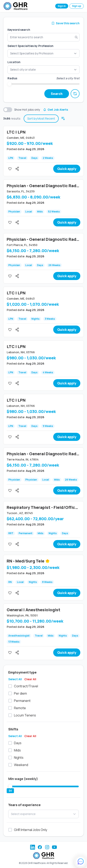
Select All (15, 679)
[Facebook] (39, 847)
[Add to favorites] (10, 169)
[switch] (7, 109)
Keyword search (18, 30)
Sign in (62, 6)
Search (57, 93)
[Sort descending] (63, 118)
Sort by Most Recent (41, 118)
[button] (43, 69)
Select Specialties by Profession (30, 46)
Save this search (68, 23)
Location (13, 62)
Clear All (30, 679)
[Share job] (17, 169)
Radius (12, 78)
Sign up (76, 6)
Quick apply (66, 169)
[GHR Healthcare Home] (15, 6)
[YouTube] (54, 847)
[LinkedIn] (32, 847)
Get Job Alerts (58, 109)
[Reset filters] (75, 93)
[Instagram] (47, 847)
